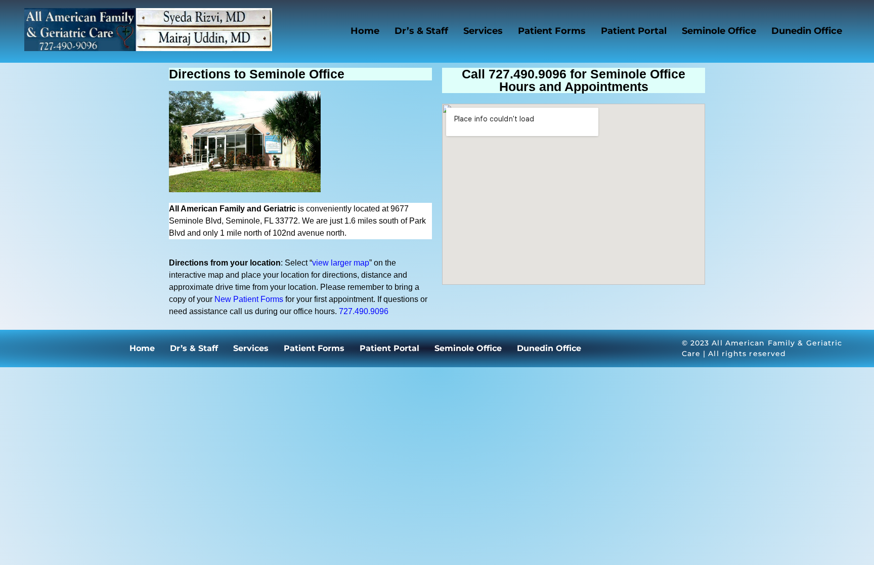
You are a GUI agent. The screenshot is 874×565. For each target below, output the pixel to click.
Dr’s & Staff (421, 30)
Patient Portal (634, 30)
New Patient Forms (248, 299)
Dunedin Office (806, 30)
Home (365, 30)
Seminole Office (719, 30)
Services (483, 30)
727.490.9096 (363, 311)
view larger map (340, 262)
